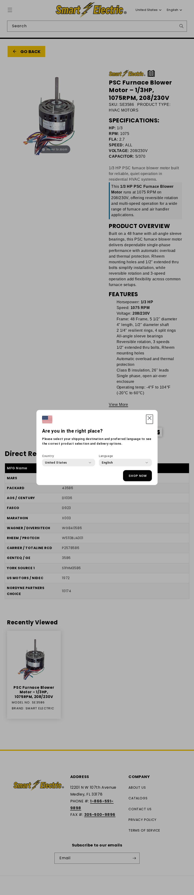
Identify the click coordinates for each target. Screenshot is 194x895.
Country (48, 456)
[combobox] (56, 462)
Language (106, 456)
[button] (149, 419)
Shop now (137, 475)
